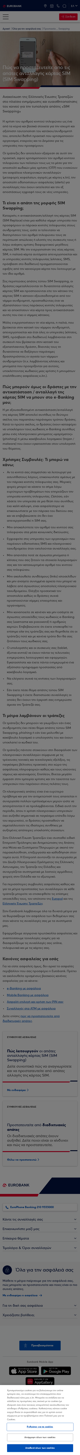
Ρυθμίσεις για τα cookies (40, 1426)
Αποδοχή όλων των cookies (40, 1447)
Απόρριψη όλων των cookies (39, 1437)
